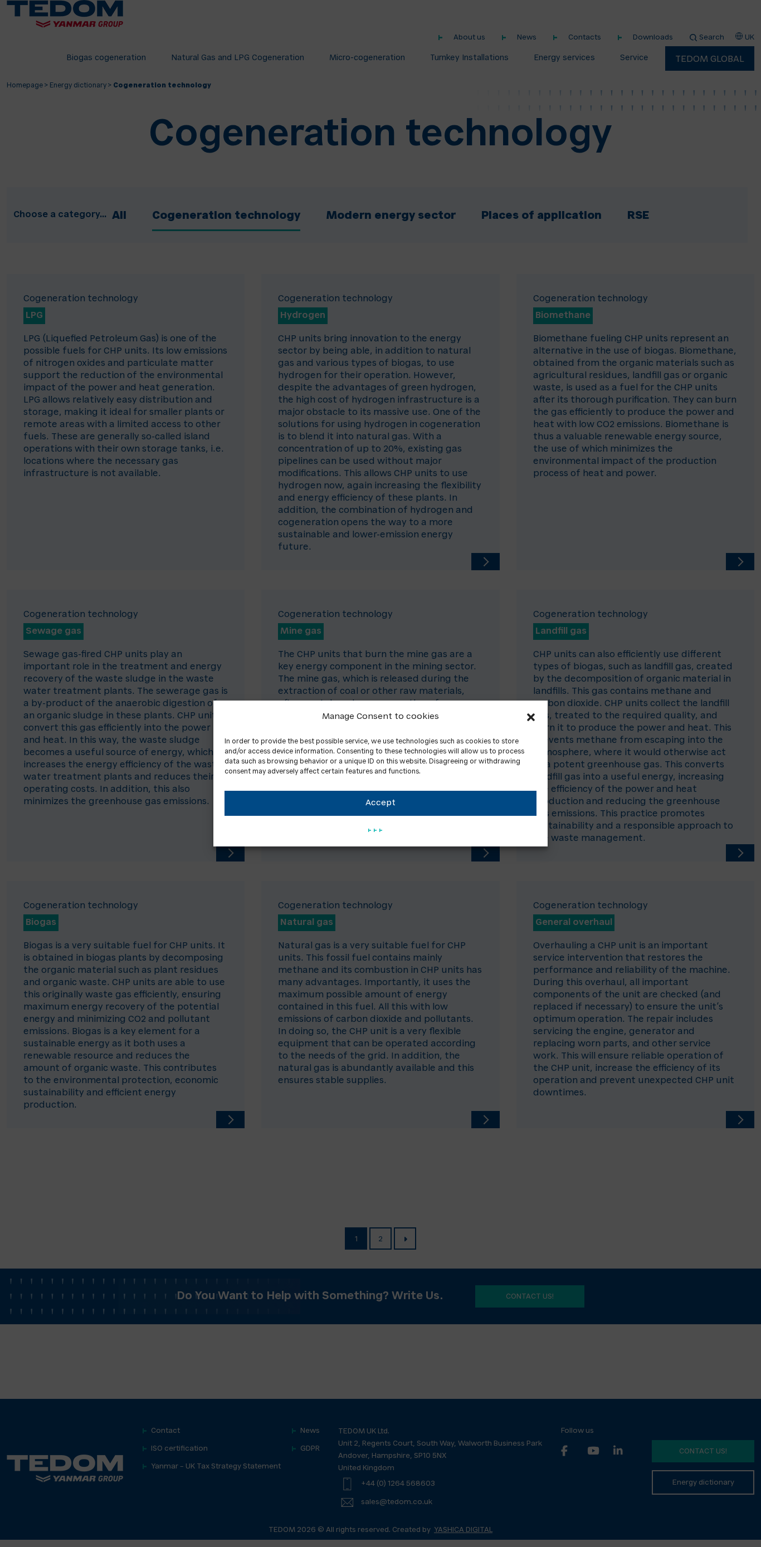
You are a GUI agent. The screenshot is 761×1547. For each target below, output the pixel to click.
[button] (530, 717)
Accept (380, 803)
